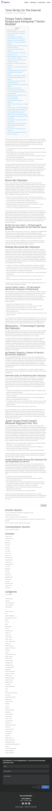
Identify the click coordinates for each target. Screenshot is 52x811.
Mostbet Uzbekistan (10, 686)
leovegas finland (9, 660)
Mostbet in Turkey (9, 673)
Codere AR (7, 633)
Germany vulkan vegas (10, 654)
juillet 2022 (7, 568)
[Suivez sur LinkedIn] (23, 803)
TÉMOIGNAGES (33, 2)
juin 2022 (7, 570)
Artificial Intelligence (9, 615)
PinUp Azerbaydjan (9, 710)
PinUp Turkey (8, 718)
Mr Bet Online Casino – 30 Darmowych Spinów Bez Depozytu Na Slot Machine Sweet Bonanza (16, 33)
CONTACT (49, 2)
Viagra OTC (7, 735)
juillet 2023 (7, 542)
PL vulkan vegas (9, 720)
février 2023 (8, 553)
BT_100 (7, 628)
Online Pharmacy (9, 701)
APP (6, 613)
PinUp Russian (8, 716)
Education (7, 650)
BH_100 (7, 622)
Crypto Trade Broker (10, 641)
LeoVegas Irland (9, 665)
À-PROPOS (26, 2)
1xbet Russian (8, 607)
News (6, 690)
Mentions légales (19, 806)
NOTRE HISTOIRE (41, 2)
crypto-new (8, 643)
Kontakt (9, 74)
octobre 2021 (8, 579)
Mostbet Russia (9, 682)
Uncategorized (22, 13)
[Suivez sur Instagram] (29, 803)
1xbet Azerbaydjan (9, 603)
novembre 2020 (9, 583)
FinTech (7, 652)
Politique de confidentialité (30, 806)
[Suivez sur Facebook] (26, 803)
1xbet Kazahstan (9, 605)
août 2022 (7, 566)
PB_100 (7, 705)
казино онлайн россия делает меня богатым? (16, 517)
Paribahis (7, 703)
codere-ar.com (8, 639)
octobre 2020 (8, 585)
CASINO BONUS (9, 630)
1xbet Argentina (9, 598)
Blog (6, 624)
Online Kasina (8, 699)
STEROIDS (7, 727)
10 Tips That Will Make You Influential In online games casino (19, 512)
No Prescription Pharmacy (11, 692)
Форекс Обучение (9, 752)
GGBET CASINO (9, 656)
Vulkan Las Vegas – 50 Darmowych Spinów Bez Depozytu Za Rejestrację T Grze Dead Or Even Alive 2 (17, 116)
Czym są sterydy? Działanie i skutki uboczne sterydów (17, 523)
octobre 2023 (8, 536)
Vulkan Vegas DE (9, 737)
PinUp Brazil (8, 712)
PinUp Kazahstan (9, 714)
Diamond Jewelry (9, 645)
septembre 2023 (9, 538)
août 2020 (7, 587)
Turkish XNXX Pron (9, 729)
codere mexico (8, 637)
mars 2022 (7, 572)
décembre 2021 (9, 577)
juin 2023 (7, 545)
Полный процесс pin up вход (12, 514)
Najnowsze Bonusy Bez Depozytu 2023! (16, 123)
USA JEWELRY (8, 733)
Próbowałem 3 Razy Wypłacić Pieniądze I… (17, 75)
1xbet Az (7, 600)
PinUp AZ (7, 707)
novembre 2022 (9, 560)
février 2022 (8, 575)
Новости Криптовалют (10, 748)
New (6, 688)
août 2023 (7, 540)
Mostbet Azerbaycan (10, 671)
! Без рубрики (8, 594)
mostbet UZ (8, 684)
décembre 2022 (9, 557)
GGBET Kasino (8, 658)
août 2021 (7, 581)
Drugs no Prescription (10, 648)
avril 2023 (7, 549)
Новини (7, 746)
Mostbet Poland (9, 680)
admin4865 (9, 13)
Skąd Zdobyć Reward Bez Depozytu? (16, 112)
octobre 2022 (8, 562)
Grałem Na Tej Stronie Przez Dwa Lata (16, 111)
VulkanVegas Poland (9, 742)
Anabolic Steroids (9, 611)
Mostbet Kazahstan (9, 677)
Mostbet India (8, 675)
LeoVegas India (8, 662)
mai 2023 (7, 547)
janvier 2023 (8, 555)
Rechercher (43, 505)
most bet (31, 335)
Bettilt (6, 620)
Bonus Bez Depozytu (12, 29)
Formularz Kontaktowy (12, 98)
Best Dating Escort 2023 (11, 618)
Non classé (7, 695)
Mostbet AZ (8, 669)
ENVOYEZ (45, 787)
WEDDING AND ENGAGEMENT (12, 744)
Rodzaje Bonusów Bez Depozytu (15, 36)
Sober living (8, 722)
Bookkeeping (8, 626)
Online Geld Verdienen (10, 697)
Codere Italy (8, 635)
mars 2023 (7, 551)
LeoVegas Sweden (9, 667)
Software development (10, 725)
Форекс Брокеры (9, 750)
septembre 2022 (9, 564)
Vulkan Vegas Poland (10, 740)
